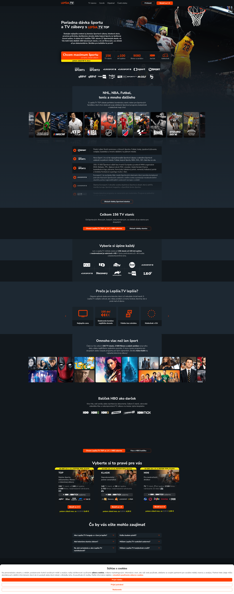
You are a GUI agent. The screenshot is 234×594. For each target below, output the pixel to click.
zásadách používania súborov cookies (128, 575)
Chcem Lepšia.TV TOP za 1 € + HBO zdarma (104, 228)
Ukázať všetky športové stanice (117, 201)
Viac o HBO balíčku (138, 450)
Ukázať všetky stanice (138, 228)
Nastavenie (117, 589)
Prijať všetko (117, 580)
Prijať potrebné (117, 584)
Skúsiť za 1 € (165, 3)
